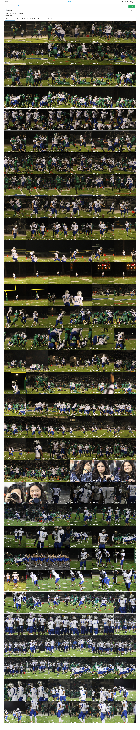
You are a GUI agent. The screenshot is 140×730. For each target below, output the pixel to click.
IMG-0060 (51, 327)
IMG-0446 (7, 546)
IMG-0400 (73, 678)
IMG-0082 (95, 239)
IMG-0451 (29, 524)
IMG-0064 (95, 305)
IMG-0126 (7, 107)
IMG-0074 (7, 283)
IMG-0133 (117, 63)
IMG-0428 (73, 590)
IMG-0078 (51, 261)
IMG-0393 (95, 700)
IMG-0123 (73, 107)
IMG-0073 (29, 283)
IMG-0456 (51, 502)
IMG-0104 (51, 173)
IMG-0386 (95, 722)
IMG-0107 (117, 151)
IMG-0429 (51, 590)
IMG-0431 (7, 590)
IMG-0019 (51, 458)
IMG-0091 (29, 217)
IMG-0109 (73, 151)
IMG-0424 (29, 612)
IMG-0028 (7, 437)
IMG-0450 (51, 524)
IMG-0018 (73, 458)
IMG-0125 (29, 107)
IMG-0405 (95, 656)
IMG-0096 (73, 195)
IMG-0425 (7, 612)
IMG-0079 (29, 261)
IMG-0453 (117, 502)
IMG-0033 (29, 415)
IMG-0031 (73, 415)
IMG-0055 (29, 349)
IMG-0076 (95, 261)
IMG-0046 (7, 371)
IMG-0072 (51, 283)
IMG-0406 (73, 656)
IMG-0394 (73, 700)
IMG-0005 (7, 502)
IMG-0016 (117, 458)
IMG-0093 (7, 217)
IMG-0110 (51, 151)
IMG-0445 (29, 546)
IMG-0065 (73, 305)
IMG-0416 (117, 612)
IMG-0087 (117, 217)
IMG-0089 (73, 217)
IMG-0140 (95, 41)
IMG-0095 (95, 195)
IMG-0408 (29, 656)
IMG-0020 (29, 458)
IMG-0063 (117, 305)
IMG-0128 (95, 85)
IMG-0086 (7, 239)
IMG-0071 (73, 283)
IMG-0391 (117, 700)
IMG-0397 (7, 700)
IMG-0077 (73, 261)
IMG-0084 (51, 239)
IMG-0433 (117, 568)
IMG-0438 (7, 568)
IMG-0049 (95, 349)
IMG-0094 (117, 195)
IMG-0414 (29, 634)
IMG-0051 (73, 349)
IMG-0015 (7, 480)
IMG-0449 (73, 524)
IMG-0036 (95, 393)
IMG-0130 (51, 85)
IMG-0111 (29, 151)
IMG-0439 (117, 546)
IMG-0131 (29, 85)
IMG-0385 (117, 722)
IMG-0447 (117, 524)
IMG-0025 (73, 437)
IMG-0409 (7, 656)
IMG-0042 (95, 371)
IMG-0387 (73, 722)
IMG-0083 (73, 239)
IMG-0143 (29, 41)
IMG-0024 (95, 437)
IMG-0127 (117, 85)
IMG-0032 (51, 415)
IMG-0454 (95, 502)
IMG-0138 (7, 63)
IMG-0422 (73, 612)
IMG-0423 (51, 612)
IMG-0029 (117, 415)
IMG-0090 (51, 217)
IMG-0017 (95, 458)
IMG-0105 (29, 173)
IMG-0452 (7, 524)
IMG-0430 (29, 590)
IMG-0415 (7, 634)
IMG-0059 (73, 327)
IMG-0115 (117, 129)
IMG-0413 (51, 634)
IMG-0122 (95, 107)
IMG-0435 (73, 568)
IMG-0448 (95, 524)
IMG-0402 (29, 678)
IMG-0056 (7, 349)
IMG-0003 (29, 502)
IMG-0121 (117, 107)
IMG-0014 (51, 480)
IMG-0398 (117, 678)
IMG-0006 (117, 480)
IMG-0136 (51, 63)
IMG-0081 (117, 239)
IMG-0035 (117, 393)
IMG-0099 (29, 195)
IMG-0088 (95, 217)
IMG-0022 (7, 458)
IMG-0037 (73, 393)
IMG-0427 (95, 590)
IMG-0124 (51, 107)
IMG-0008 (95, 480)
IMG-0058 (95, 327)
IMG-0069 (117, 283)
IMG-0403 (7, 678)
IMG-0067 (29, 305)
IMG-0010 (73, 480)
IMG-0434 (95, 568)
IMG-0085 (29, 239)
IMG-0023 (117, 437)
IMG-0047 (117, 349)
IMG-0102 (95, 173)
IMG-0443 (73, 546)
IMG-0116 (95, 129)
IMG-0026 (51, 437)
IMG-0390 (7, 722)
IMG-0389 (29, 722)
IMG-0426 (117, 590)
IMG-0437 (29, 568)
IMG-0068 (7, 305)
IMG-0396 (29, 700)
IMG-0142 (51, 41)
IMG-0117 (73, 129)
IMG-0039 (29, 393)
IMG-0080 (7, 261)
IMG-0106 (7, 173)
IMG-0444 (51, 546)
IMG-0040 (7, 393)
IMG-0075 (117, 261)
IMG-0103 (73, 173)
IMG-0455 (73, 502)
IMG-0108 (95, 151)
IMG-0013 (29, 480)
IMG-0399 (95, 678)
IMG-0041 (117, 371)
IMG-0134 (95, 63)
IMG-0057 (117, 327)
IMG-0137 (29, 63)
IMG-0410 (117, 634)
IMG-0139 (117, 41)
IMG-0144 (7, 41)
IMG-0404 (117, 656)
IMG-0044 (51, 371)
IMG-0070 (95, 283)
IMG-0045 (29, 371)
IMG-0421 (95, 612)
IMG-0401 (51, 678)
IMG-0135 (73, 63)
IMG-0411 (95, 634)
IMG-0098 (51, 195)
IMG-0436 (51, 568)
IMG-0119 (29, 129)
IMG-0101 (117, 173)
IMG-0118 (51, 129)
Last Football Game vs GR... (12, 6)
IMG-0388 (51, 722)
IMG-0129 (73, 85)
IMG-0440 (95, 546)
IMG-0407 (51, 656)
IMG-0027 (29, 437)
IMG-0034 (7, 415)
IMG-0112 (7, 151)
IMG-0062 (7, 327)
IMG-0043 (73, 371)
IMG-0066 (51, 305)
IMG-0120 (7, 129)
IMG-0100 (7, 195)
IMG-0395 (51, 700)
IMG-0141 (73, 41)
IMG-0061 (29, 327)
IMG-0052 (51, 349)
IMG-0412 (73, 634)
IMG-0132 (7, 85)
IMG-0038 (51, 393)
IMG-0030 (95, 415)
